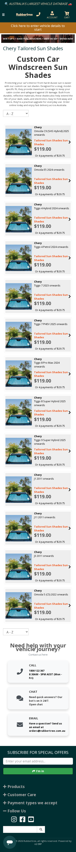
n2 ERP (38, 844)
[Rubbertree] (24, 14)
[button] (3, 15)
